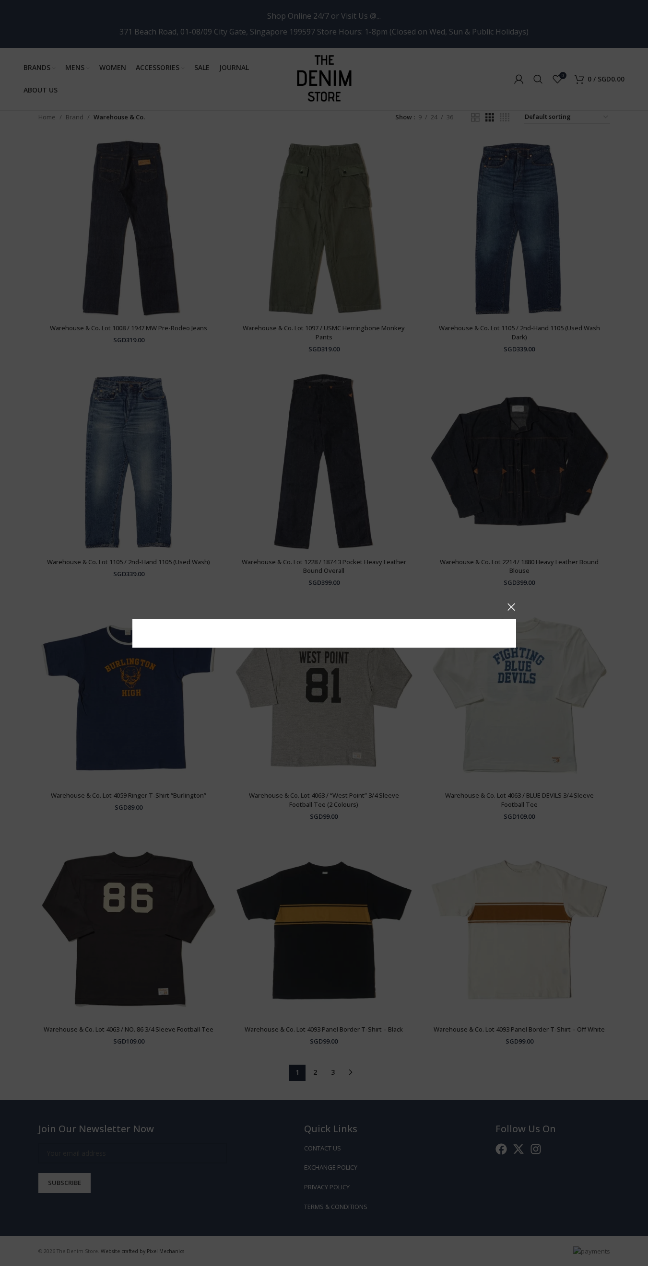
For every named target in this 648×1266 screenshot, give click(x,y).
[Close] (511, 607)
